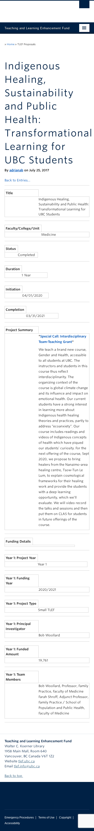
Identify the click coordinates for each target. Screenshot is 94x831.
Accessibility (12, 823)
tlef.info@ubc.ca (27, 766)
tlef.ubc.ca (26, 761)
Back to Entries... (17, 180)
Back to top (14, 776)
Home (10, 44)
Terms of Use (46, 817)
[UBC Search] (84, 6)
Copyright (65, 817)
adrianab (16, 170)
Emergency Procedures (19, 817)
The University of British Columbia (34, 9)
